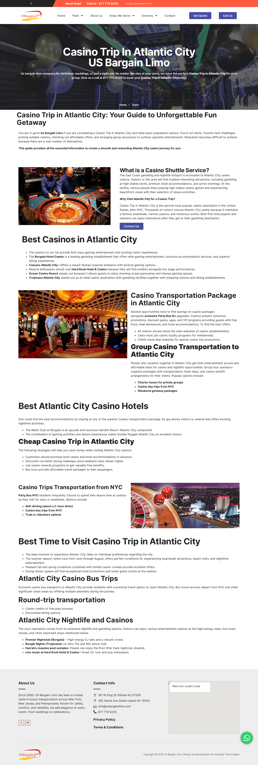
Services (147, 15)
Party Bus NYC (28, 495)
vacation (153, 363)
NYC (140, 210)
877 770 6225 (113, 77)
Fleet (75, 15)
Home (61, 15)
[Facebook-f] (31, 3)
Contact (170, 15)
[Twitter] (27, 722)
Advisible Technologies (227, 754)
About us (96, 15)
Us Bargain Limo (52, 133)
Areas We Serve (119, 15)
